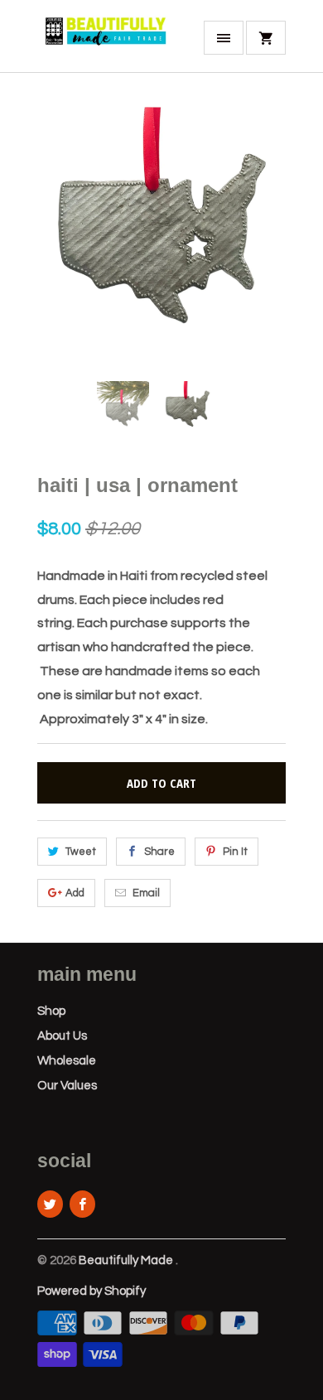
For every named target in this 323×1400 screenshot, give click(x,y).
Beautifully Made (127, 1260)
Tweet (80, 851)
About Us (62, 1036)
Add (74, 893)
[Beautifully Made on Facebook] (82, 1204)
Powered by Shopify (91, 1291)
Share (159, 851)
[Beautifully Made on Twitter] (50, 1204)
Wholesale (66, 1061)
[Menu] (223, 38)
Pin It (235, 851)
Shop (51, 1011)
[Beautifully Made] (103, 42)
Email (146, 893)
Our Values (67, 1085)
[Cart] (266, 38)
